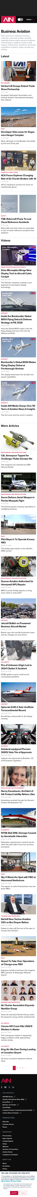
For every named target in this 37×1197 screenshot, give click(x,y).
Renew (5, 1127)
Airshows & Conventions (10, 1149)
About (4, 1163)
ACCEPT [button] (14, 1193)
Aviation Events (8, 1152)
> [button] (25, 1068)
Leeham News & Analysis (11, 1113)
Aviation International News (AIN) (13, 1099)
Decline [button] (23, 1193)
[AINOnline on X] (9, 1087)
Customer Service (8, 1124)
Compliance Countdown (10, 1155)
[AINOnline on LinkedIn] (13, 1087)
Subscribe (6, 1121)
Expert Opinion (7, 1138)
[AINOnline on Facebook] (1, 1087)
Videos (5, 1144)
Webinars (5, 1146)
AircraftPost (6, 1102)
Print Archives (7, 1136)
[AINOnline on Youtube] (5, 1087)
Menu (29, 19)
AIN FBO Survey (8, 1097)
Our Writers (6, 1166)
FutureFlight (6, 1107)
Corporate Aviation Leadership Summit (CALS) (17, 1110)
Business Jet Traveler (9, 1105)
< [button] (11, 1068)
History (5, 1169)
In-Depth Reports (8, 1141)
